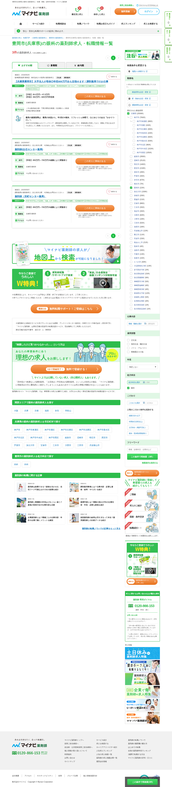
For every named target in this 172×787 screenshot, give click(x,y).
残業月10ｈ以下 (134, 416)
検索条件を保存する (150, 463)
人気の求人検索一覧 (104, 754)
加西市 (136, 227)
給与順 (81, 65)
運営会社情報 (101, 761)
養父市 (136, 235)
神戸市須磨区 (85, 430)
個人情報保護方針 (90, 776)
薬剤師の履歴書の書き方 (137, 744)
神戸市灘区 (50, 430)
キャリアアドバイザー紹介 (106, 747)
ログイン (148, 11)
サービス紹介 (38, 23)
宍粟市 (136, 254)
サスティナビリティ (45, 776)
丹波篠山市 (94, 445)
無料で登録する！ (67, 369)
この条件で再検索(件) (142, 782)
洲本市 (136, 172)
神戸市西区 (54, 437)
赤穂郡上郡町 (139, 297)
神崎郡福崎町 (139, 285)
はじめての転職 (134, 747)
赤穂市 (136, 195)
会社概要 (15, 776)
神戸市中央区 (36, 437)
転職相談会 (61, 23)
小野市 (136, 219)
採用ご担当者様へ (127, 5)
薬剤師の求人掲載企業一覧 (106, 758)
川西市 (68, 445)
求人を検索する (151, 23)
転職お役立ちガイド (106, 23)
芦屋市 (17, 445)
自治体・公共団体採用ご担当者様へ (78, 747)
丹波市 (136, 238)
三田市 (80, 445)
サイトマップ (69, 761)
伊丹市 (136, 180)
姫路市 (68, 437)
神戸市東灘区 (32, 430)
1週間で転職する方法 (136, 754)
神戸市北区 (19, 437)
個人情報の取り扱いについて (75, 751)
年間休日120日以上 (136, 422)
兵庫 (26, 410)
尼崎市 (80, 437)
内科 (16, 464)
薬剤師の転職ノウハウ (137, 740)
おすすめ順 (27, 65)
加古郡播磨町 (139, 278)
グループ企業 (72, 776)
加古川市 (30, 445)
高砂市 (136, 211)
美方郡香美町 (139, 305)
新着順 (54, 65)
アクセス (28, 776)
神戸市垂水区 (103, 430)
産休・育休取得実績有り (138, 433)
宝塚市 (44, 445)
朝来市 (136, 246)
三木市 (56, 445)
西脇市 (136, 199)
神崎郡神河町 (139, 289)
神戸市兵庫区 (67, 430)
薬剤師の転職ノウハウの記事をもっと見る (101, 528)
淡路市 (136, 250)
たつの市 (137, 262)
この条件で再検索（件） (142, 457)
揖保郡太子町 (139, 293)
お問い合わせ (69, 758)
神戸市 (17, 430)
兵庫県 (133, 113)
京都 (37, 410)
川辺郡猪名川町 (140, 266)
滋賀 (47, 410)
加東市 (136, 258)
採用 (60, 776)
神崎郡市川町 (139, 281)
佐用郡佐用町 (139, 301)
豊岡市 (136, 188)
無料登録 (125, 11)
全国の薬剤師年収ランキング (139, 751)
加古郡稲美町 (139, 274)
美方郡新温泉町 (140, 309)
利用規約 (67, 754)
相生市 (136, 184)
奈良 (57, 410)
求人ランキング (128, 23)
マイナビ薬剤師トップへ (74, 740)
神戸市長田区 (142, 133)
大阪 (16, 410)
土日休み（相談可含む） (138, 427)
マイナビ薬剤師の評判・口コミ (140, 758)
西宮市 (105, 437)
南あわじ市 (138, 242)
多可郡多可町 (139, 270)
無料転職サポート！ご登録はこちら (65, 308)
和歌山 (68, 410)
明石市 (92, 437)
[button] (113, 76)
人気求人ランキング (104, 751)
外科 (26, 464)
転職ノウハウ (83, 23)
